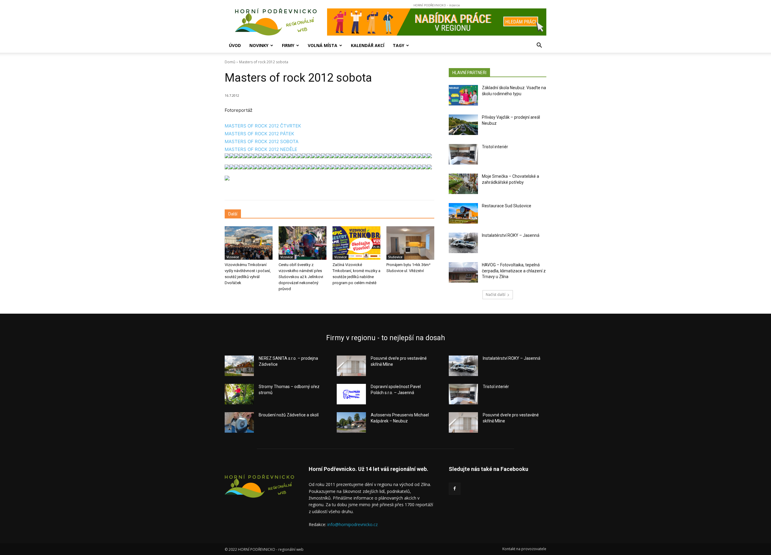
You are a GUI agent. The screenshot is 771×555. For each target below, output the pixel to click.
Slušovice (395, 257)
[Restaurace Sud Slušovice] (463, 213)
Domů (230, 61)
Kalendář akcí (367, 45)
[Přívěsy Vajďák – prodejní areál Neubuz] (463, 124)
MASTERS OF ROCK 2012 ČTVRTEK (263, 126)
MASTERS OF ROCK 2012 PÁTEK (259, 133)
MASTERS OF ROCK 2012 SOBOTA (261, 141)
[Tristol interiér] (463, 154)
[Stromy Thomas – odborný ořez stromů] (239, 394)
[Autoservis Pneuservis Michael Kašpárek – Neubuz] (351, 422)
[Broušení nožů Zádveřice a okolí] (239, 422)
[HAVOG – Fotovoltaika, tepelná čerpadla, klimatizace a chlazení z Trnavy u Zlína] (463, 272)
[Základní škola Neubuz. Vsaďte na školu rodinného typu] (463, 95)
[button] (539, 46)
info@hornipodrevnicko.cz (352, 524)
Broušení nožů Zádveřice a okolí (289, 414)
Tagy (398, 45)
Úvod (235, 45)
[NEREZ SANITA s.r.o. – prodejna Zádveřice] (239, 366)
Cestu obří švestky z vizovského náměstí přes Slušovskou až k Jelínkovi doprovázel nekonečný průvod (301, 276)
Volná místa (322, 45)
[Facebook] (454, 488)
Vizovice (232, 257)
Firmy (288, 45)
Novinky (258, 45)
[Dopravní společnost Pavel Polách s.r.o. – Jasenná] (351, 394)
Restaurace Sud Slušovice (506, 205)
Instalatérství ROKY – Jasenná (510, 235)
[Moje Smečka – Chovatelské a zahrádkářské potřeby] (463, 184)
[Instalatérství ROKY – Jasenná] (463, 243)
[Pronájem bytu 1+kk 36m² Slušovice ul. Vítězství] (410, 243)
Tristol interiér (495, 146)
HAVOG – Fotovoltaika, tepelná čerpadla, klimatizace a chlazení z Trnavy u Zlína (514, 270)
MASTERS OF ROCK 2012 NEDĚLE (261, 149)
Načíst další (495, 294)
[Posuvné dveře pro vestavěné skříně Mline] (351, 366)
